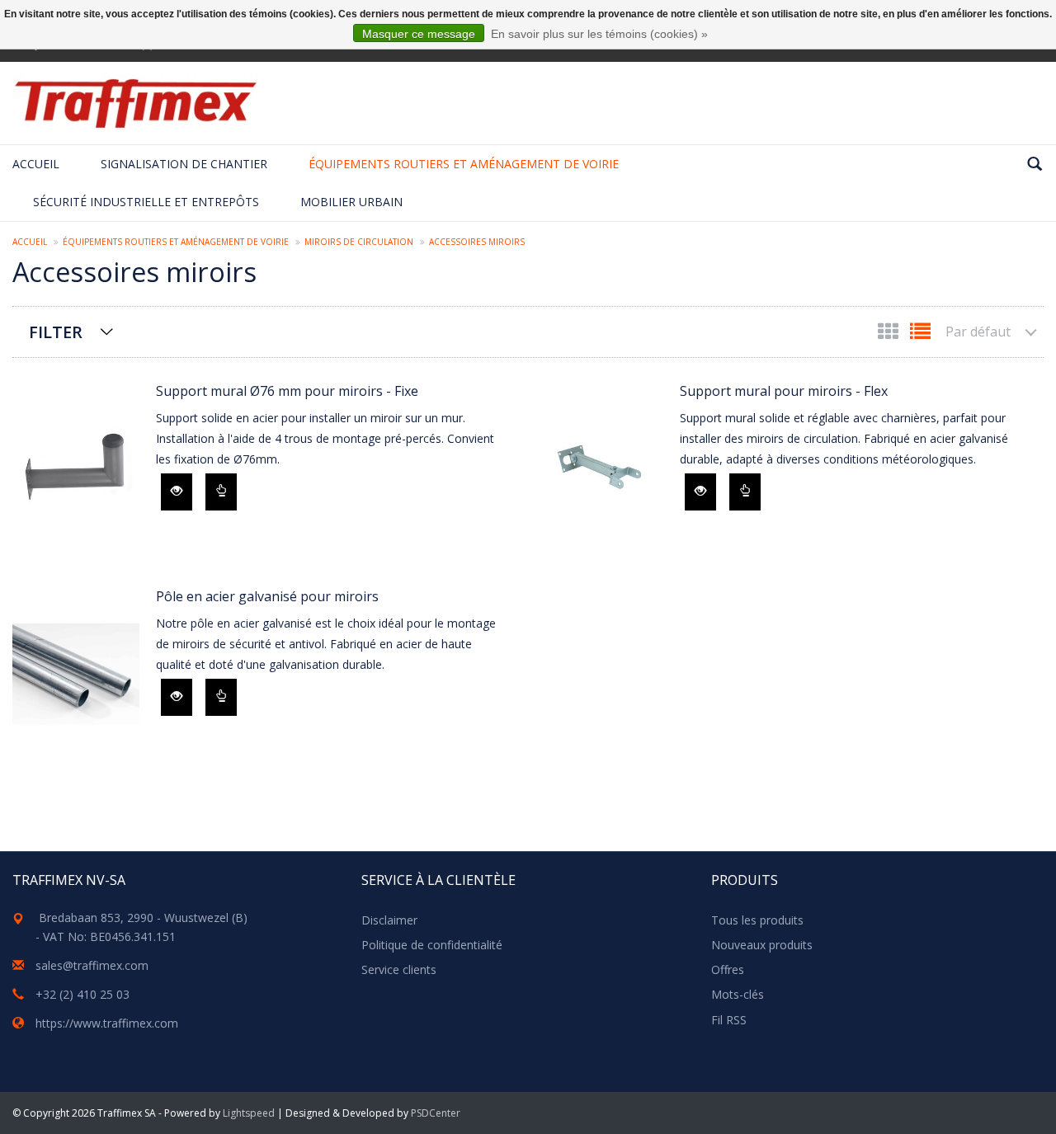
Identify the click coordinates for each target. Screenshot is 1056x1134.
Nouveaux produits (762, 945)
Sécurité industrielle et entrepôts (146, 201)
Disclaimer (389, 920)
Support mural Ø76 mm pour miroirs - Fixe (287, 391)
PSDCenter (435, 1113)
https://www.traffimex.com (106, 1023)
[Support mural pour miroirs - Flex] (599, 469)
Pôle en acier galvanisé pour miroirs (267, 596)
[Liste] (920, 334)
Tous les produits (757, 920)
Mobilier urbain (351, 201)
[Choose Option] (221, 492)
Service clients (398, 969)
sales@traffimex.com (91, 965)
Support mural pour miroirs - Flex (784, 391)
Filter (55, 332)
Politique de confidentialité (431, 945)
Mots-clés (737, 994)
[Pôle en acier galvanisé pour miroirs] (75, 674)
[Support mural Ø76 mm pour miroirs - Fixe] (75, 469)
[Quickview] (176, 492)
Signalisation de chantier (184, 164)
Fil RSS (729, 1020)
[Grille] (890, 334)
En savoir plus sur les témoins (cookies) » (599, 33)
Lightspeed (249, 1113)
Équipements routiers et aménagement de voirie (464, 164)
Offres (727, 969)
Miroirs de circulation (358, 241)
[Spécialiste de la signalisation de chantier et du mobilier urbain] (135, 103)
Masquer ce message (418, 33)
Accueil (35, 164)
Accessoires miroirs (477, 241)
